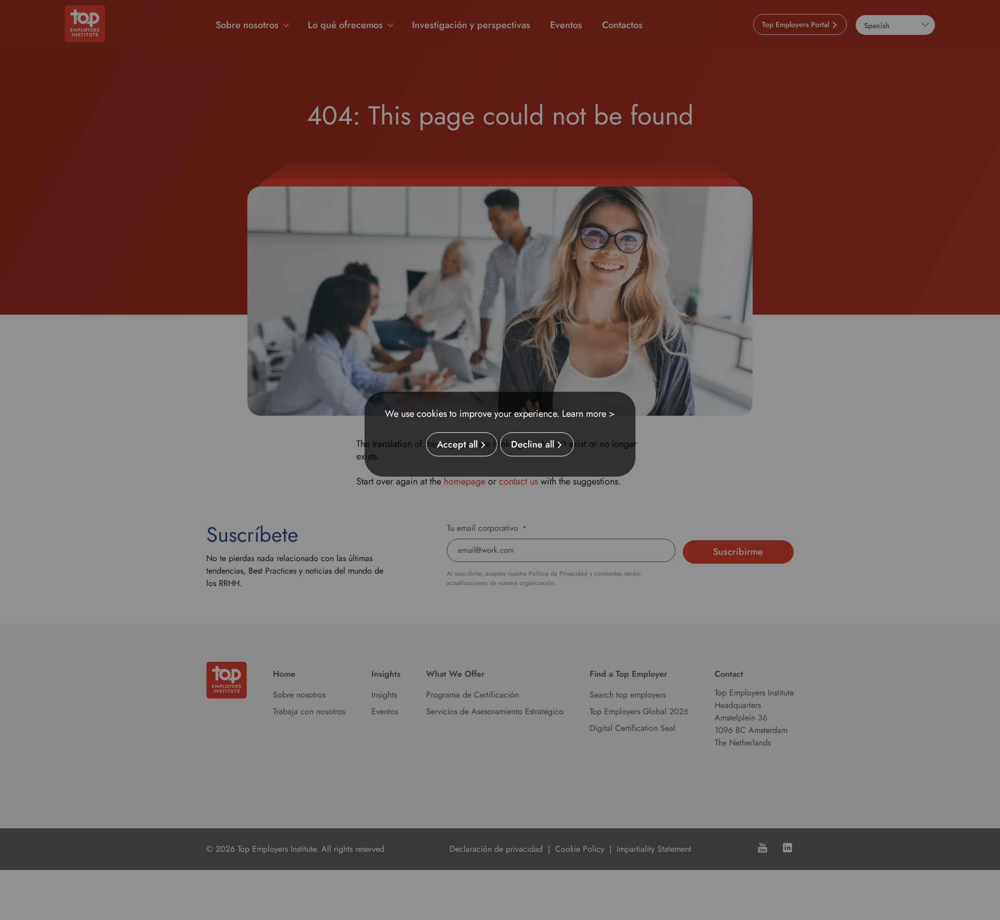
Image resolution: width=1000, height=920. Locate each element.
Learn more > (588, 413)
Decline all (532, 444)
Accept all (457, 444)
